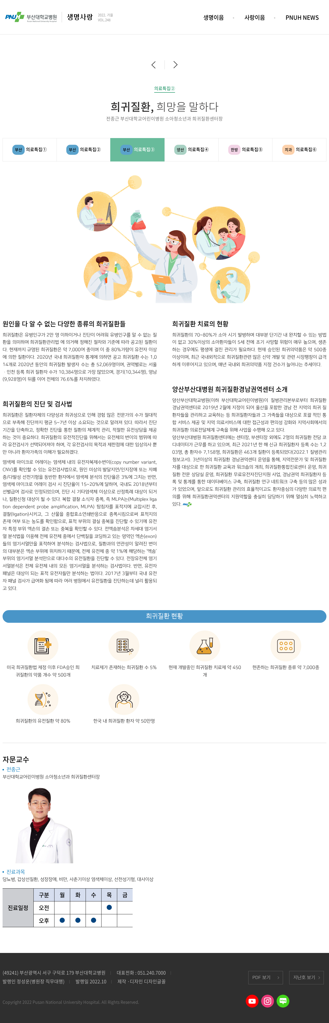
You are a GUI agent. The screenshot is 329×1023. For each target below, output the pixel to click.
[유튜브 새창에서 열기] (252, 998)
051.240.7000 (152, 972)
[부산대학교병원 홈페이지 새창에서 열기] (31, 15)
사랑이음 (254, 17)
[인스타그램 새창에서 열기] (267, 998)
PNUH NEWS (302, 17)
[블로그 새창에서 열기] (283, 998)
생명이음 (213, 17)
